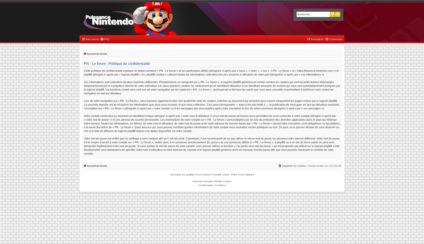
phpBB (189, 174)
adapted (249, 174)
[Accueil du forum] (122, 19)
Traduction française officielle (207, 181)
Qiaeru (228, 181)
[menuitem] (104, 40)
